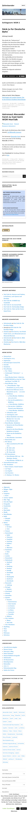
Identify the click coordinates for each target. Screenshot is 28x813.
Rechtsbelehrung (8, 740)
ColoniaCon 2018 (12, 412)
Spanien (7, 597)
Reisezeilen (7, 664)
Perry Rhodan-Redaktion (12, 423)
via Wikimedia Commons (14, 132)
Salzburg (9, 585)
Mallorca (9, 616)
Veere (8, 574)
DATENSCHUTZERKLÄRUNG (12, 214)
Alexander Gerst (16, 136)
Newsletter (7, 367)
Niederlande (8, 560)
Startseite (5, 770)
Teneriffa (11, 614)
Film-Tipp (7, 499)
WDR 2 (9, 106)
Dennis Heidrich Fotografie (12, 655)
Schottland (8, 591)
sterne (14, 756)
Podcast (7, 520)
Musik (5, 512)
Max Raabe (7, 510)
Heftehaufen (7, 657)
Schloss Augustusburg (9, 743)
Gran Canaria (12, 604)
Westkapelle (10, 576)
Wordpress (18, 759)
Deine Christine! (8, 653)
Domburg (9, 566)
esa (20, 718)
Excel (6, 495)
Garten (6, 508)
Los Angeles (8, 471)
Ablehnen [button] (23, 808)
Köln (8, 545)
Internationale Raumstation (11, 724)
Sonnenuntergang (8, 753)
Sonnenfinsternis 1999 (10, 462)
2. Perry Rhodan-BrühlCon (16, 404)
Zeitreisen (7, 635)
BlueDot (12, 160)
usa (19, 756)
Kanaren (9, 599)
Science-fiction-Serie (9, 749)
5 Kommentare (5, 108)
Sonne (18, 749)
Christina (6, 331)
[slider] (23, 76)
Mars (10, 731)
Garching (9, 541)
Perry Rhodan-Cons (11, 383)
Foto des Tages (8, 502)
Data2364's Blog (8, 651)
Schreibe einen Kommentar (9, 163)
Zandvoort (10, 579)
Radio (5, 516)
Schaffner (4, 106)
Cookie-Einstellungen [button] (8, 808)
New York (9, 622)
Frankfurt (9, 539)
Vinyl (5, 631)
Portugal (7, 587)
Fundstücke (21, 103)
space (3, 162)
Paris (8, 552)
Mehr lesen (14, 811)
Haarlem (9, 568)
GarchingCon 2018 (12, 414)
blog (12, 715)
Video (23, 756)
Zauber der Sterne (9, 670)
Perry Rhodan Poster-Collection (14, 377)
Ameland (9, 562)
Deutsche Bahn (10, 105)
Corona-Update (8, 497)
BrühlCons (10, 394)
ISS (18, 160)
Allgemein (7, 487)
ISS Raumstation (9, 659)
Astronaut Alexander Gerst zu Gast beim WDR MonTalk (13, 117)
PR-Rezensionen (10, 454)
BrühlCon (6, 718)
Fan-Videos (8, 371)
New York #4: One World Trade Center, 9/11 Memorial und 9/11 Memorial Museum (15, 334)
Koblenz (9, 543)
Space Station (8, 162)
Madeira (9, 589)
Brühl (8, 535)
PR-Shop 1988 (11, 452)
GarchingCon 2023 (9, 358)
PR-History (8, 441)
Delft (8, 564)
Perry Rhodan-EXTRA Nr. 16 (15, 460)
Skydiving (7, 626)
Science (5, 746)
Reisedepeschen (8, 662)
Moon (20, 731)
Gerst (16, 160)
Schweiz (7, 593)
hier (8, 155)
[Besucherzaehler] (14, 230)
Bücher (6, 491)
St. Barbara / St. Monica (12, 475)
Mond (15, 731)
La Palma (11, 610)
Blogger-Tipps (8, 489)
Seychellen (8, 595)
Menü (23, 5)
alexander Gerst (6, 160)
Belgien (7, 524)
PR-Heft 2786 (11, 448)
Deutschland (9, 533)
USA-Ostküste (9, 618)
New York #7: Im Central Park (12, 305)
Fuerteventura (12, 601)
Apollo (15, 712)
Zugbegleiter (14, 106)
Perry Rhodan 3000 (12, 421)
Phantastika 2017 (10, 439)
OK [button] (18, 808)
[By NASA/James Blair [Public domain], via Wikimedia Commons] (14, 125)
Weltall (5, 759)
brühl (23, 715)
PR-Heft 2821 (11, 450)
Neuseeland (8, 558)
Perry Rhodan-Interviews (14, 437)
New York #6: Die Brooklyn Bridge (14, 307)
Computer (7, 493)
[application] (14, 76)
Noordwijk (10, 572)
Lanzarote (11, 612)
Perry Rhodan (8, 369)
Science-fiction (13, 746)
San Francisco (9, 473)
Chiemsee (9, 537)
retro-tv (6, 666)
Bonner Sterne (8, 649)
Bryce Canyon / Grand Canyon (14, 466)
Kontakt (6, 364)
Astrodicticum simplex (10, 647)
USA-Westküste (8, 464)
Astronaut (22, 712)
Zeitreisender (8, 5)
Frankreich (8, 549)
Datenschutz (7, 356)
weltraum (18, 162)
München (9, 547)
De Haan (9, 527)
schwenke (21, 743)
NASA (4, 734)
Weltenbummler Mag (10, 668)
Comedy (4, 105)
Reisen (6, 522)
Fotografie (7, 504)
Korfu (7, 554)
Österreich (8, 583)
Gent (8, 529)
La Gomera (11, 606)
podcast (14, 737)
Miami (8, 620)
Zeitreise (5, 762)
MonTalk (22, 160)
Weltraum (21, 159)
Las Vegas (8, 468)
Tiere (5, 629)
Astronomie (6, 715)
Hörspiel (7, 518)
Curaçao (7, 531)
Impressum (7, 360)
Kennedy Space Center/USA (12, 362)
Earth (11, 718)
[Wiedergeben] (4, 76)
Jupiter (5, 728)
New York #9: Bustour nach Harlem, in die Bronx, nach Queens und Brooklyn (14, 296)
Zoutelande (10, 581)
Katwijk (9, 570)
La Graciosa (11, 608)
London (7, 556)
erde (16, 718)
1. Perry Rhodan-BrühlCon (16, 410)
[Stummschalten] (19, 76)
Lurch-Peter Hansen (20, 105)
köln (16, 728)
